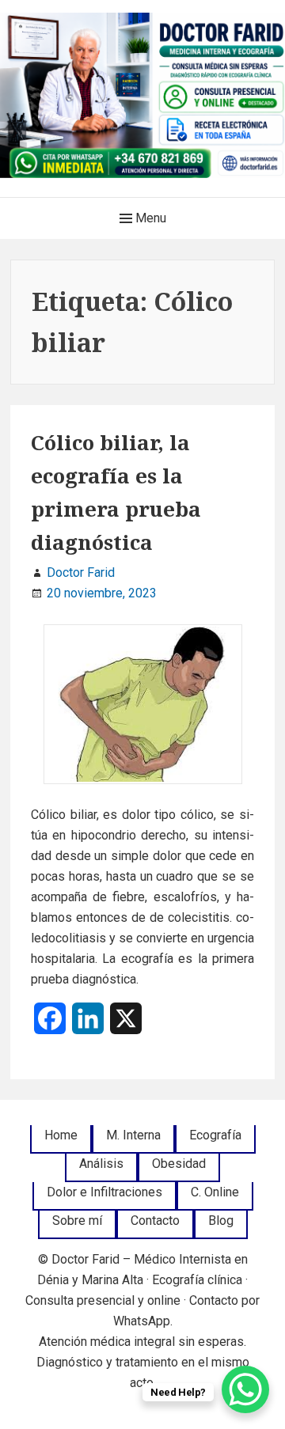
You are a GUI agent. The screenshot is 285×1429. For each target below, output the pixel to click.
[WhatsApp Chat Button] (245, 1389)
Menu (149, 218)
